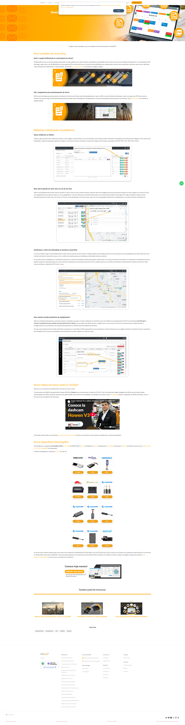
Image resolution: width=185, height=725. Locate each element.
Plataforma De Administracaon (69, 703)
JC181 (58, 451)
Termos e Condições (11, 721)
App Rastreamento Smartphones (92, 661)
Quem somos (127, 658)
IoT (56, 631)
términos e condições (65, 7)
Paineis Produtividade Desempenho (70, 700)
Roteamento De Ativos (67, 678)
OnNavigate (115, 394)
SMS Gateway (85, 671)
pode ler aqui (135, 98)
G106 (83, 446)
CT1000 (67, 446)
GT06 (149, 446)
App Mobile (85, 668)
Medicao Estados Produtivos (68, 697)
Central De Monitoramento (68, 684)
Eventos (126, 671)
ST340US (110, 446)
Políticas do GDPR (111, 721)
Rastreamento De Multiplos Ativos (69, 688)
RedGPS (62, 631)
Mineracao (105, 658)
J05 (39, 448)
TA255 (124, 446)
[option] (21, 642)
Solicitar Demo (136, 2)
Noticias (69, 631)
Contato (42, 658)
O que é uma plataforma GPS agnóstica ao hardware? (131, 616)
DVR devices (106, 671)
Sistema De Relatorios (66, 694)
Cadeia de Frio (106, 661)
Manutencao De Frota (66, 658)
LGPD (72, 7)
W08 (46, 448)
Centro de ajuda (128, 665)
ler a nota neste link (77, 66)
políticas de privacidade (115, 5)
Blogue (125, 668)
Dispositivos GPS (39, 631)
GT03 (144, 446)
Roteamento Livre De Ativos (68, 675)
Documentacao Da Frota (67, 661)
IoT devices (105, 674)
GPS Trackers (106, 668)
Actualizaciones (49, 631)
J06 (42, 448)
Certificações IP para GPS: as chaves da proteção (92, 616)
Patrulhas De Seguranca (67, 691)
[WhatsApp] (182, 183)
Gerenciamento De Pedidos (68, 681)
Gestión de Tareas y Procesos (68, 706)
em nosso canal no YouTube (66, 435)
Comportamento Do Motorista (69, 664)
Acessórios (105, 677)
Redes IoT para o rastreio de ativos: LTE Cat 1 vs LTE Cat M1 (53, 616)
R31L (96, 446)
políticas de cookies (105, 5)
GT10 (36, 448)
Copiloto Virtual (65, 667)
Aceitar (118, 10)
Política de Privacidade (61, 721)
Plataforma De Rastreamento (91, 658)
